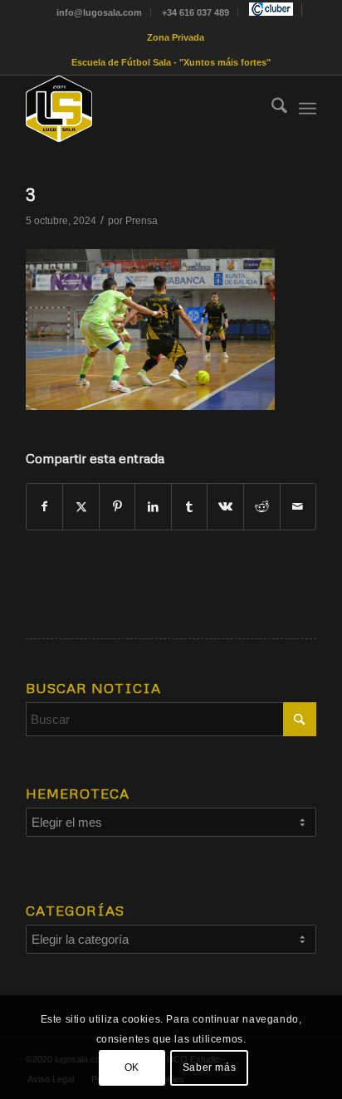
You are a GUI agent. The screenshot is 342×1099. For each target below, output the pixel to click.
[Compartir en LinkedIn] (153, 507)
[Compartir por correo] (298, 507)
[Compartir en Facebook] (45, 507)
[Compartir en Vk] (225, 507)
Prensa (141, 221)
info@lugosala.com (99, 12)
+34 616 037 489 (195, 12)
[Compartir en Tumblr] (190, 507)
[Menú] (307, 109)
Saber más (209, 1067)
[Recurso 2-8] (142, 109)
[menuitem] (99, 12)
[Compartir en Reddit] (262, 507)
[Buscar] (271, 109)
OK (132, 1067)
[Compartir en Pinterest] (117, 507)
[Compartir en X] (81, 507)
